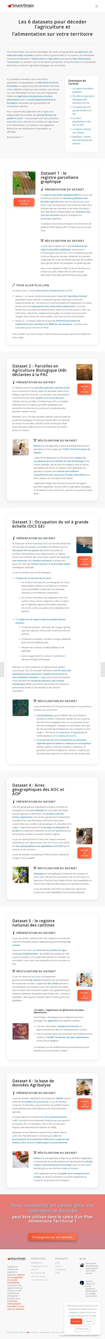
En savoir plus (82, 1329)
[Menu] (96, 6)
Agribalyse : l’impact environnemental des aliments (82, 140)
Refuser (89, 1321)
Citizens (59, 1266)
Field (57, 1272)
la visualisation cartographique (70, 732)
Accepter (76, 1321)
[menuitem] (78, 1336)
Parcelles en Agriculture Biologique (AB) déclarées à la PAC (83, 99)
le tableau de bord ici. (66, 735)
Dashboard (60, 1269)
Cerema (38, 543)
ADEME (60, 1098)
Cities (57, 1262)
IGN (27, 543)
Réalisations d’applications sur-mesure (39, 1266)
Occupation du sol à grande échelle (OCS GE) (81, 110)
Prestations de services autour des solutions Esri (39, 1276)
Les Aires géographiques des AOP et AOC (81, 121)
